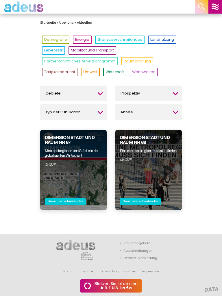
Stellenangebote (136, 243)
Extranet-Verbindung (140, 258)
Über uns (66, 22)
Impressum (150, 271)
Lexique (87, 271)
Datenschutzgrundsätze (118, 271)
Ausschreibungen (137, 250)
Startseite (48, 22)
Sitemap (69, 271)
